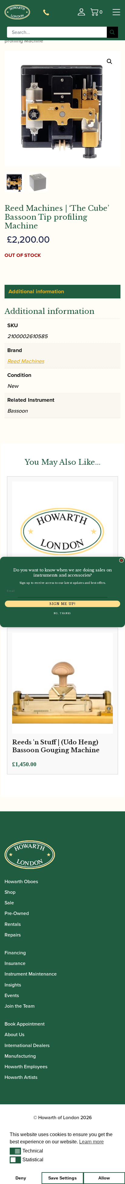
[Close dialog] (121, 560)
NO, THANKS (62, 613)
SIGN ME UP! (62, 604)
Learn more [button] (91, 1141)
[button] (15, 1151)
